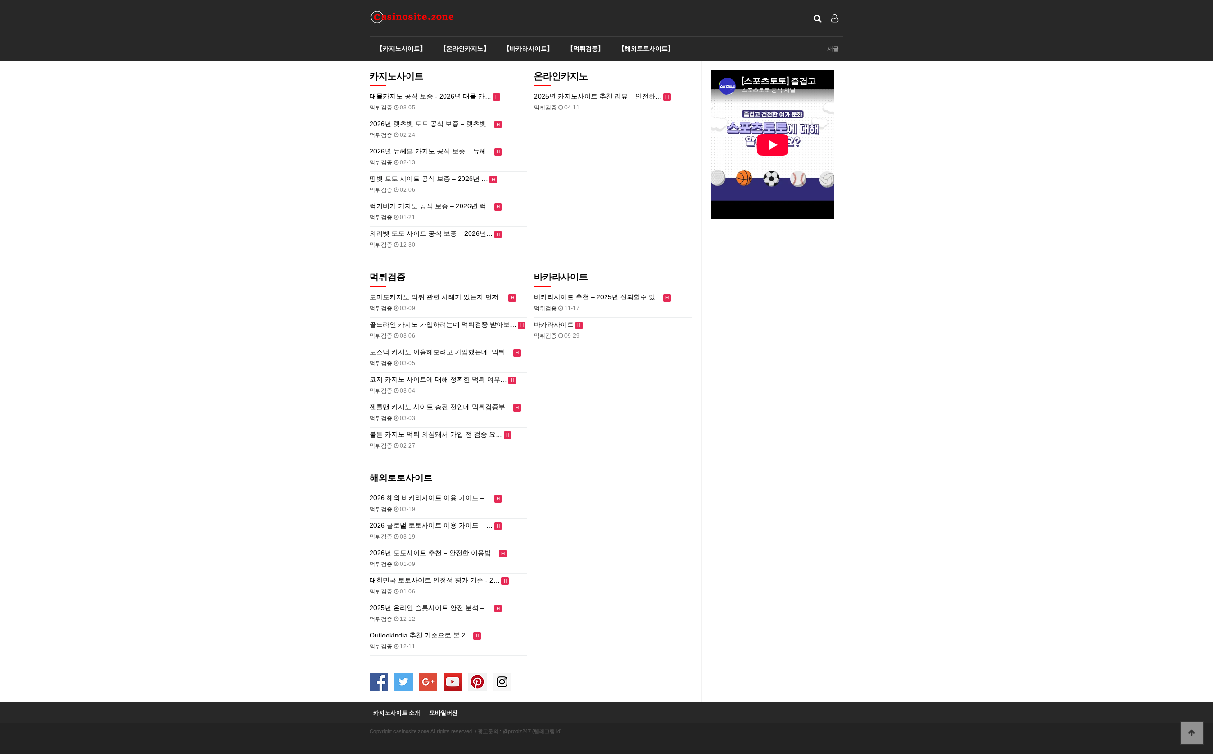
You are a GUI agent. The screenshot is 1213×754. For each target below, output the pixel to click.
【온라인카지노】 (464, 48)
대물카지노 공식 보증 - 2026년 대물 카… (430, 96)
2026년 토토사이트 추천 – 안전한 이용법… (434, 553)
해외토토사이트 (401, 478)
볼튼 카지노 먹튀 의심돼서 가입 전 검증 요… (436, 434)
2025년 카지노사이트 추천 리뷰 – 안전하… (598, 96)
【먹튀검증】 (585, 48)
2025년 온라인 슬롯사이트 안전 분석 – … (431, 607)
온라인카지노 (561, 76)
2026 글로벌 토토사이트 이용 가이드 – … (431, 525)
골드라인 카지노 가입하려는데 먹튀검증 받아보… (443, 324)
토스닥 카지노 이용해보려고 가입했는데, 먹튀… (441, 352)
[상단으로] (1192, 733)
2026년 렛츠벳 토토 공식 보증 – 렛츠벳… (431, 123)
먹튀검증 (388, 277)
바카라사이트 (561, 277)
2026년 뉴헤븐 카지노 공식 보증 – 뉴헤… (431, 151)
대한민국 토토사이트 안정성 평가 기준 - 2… (435, 580)
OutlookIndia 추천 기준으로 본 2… (421, 635)
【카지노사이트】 (401, 48)
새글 (833, 48)
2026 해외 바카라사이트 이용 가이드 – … (431, 498)
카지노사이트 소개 (396, 713)
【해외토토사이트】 (646, 48)
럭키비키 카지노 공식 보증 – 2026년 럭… (431, 206)
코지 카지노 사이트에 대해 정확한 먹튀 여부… (438, 379)
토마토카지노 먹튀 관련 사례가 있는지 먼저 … (438, 297)
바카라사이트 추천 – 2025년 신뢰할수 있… (598, 297)
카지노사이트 (397, 76)
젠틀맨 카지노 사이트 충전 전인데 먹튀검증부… (441, 407)
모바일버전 (443, 713)
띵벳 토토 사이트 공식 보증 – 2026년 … (429, 178)
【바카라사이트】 (528, 48)
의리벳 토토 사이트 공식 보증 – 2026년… (431, 233)
